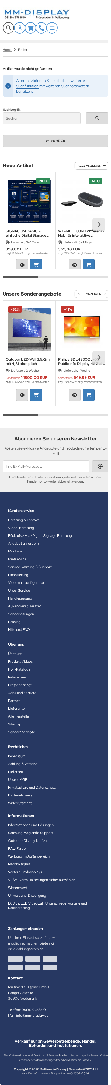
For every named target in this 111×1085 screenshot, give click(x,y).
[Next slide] (98, 224)
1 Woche (84, 371)
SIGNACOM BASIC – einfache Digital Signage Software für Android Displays (26, 233)
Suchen (97, 118)
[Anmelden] (19, 28)
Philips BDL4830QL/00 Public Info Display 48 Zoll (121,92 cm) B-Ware (80, 361)
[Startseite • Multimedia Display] (43, 14)
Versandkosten (40, 253)
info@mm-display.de (32, 1015)
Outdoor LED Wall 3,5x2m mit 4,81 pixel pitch (28, 361)
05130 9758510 (34, 1009)
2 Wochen (33, 371)
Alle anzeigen (89, 166)
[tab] (20, 280)
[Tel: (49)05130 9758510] (41, 28)
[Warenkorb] (30, 28)
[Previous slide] (12, 224)
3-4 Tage (32, 242)
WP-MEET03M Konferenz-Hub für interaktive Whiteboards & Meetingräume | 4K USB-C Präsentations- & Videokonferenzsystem (81, 233)
